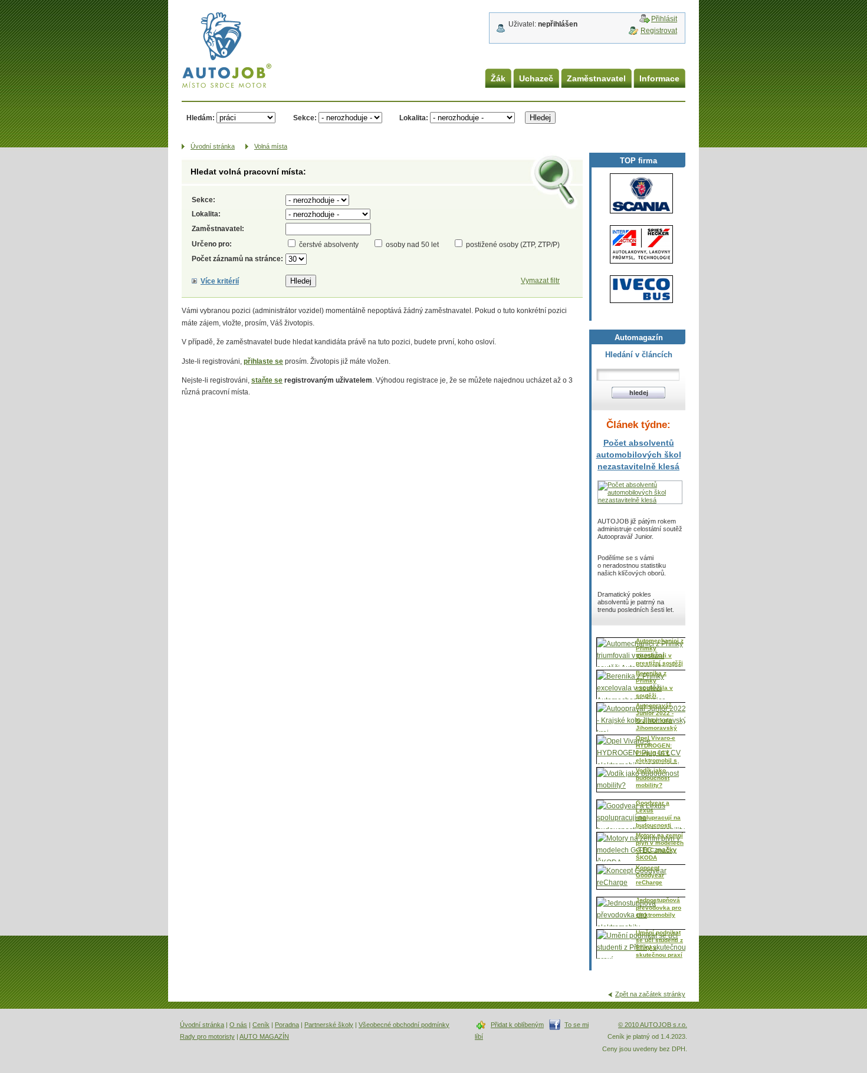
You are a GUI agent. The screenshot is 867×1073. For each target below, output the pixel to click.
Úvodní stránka (202, 1024)
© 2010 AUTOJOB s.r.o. (652, 1024)
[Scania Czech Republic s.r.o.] (641, 193)
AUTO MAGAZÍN (264, 1036)
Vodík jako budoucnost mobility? (652, 777)
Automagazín (639, 337)
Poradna (287, 1024)
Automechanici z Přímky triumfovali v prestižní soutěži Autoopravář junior (660, 658)
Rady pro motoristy (207, 1036)
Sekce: (305, 118)
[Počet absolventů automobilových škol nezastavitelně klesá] (639, 499)
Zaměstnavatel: (218, 229)
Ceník (261, 1024)
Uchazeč (536, 78)
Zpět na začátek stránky (650, 994)
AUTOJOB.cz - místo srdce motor (218, 35)
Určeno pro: (212, 244)
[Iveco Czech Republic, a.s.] (641, 289)
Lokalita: (413, 118)
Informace (659, 78)
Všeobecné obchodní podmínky (404, 1024)
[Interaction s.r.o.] (641, 244)
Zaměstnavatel (596, 78)
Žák (498, 78)
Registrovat (659, 31)
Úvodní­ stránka (213, 146)
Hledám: (200, 118)
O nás (238, 1024)
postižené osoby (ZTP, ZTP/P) (513, 245)
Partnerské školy (328, 1024)
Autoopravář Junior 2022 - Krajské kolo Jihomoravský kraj (656, 720)
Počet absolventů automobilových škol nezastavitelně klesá (638, 455)
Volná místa (270, 146)
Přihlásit (664, 19)
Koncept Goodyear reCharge (650, 875)
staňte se (267, 380)
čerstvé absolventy (329, 245)
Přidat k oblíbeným (517, 1024)
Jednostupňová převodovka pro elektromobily (658, 907)
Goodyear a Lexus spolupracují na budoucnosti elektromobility (658, 817)
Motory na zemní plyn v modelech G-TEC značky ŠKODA (660, 846)
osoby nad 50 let (412, 245)
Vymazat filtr (540, 281)
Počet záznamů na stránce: (237, 259)
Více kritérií (220, 281)
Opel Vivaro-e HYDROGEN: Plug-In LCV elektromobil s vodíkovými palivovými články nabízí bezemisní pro (656, 763)
